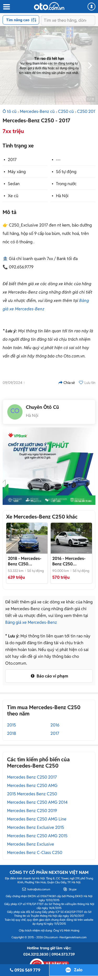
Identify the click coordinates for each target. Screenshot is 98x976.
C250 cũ (66, 111)
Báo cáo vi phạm (52, 676)
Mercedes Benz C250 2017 (32, 777)
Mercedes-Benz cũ (37, 111)
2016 (54, 725)
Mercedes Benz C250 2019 (32, 810)
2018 (11, 733)
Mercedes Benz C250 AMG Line (36, 819)
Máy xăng (17, 171)
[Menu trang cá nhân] (91, 6)
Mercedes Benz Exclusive (30, 844)
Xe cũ (13, 195)
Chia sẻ (69, 382)
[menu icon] (6, 7)
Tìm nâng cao (17, 20)
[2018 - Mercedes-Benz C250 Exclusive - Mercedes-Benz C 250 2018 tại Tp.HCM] (27, 538)
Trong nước (66, 183)
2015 (11, 725)
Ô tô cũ (9, 111)
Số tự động (66, 171)
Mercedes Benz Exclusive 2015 (35, 827)
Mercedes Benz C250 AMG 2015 (37, 836)
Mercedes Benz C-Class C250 (34, 852)
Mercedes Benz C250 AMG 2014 (37, 802)
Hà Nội (62, 195)
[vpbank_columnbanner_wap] (49, 466)
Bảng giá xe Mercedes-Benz (31, 622)
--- (58, 159)
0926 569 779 (27, 970)
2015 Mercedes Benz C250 (32, 794)
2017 (12, 159)
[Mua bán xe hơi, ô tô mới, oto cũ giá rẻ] (49, 6)
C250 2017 (87, 111)
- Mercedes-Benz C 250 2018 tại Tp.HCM (24, 561)
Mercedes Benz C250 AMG (32, 785)
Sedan (14, 183)
